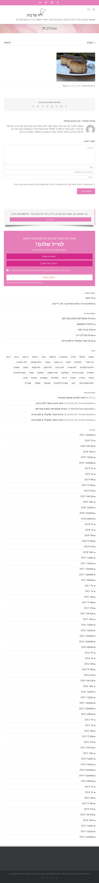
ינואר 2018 (88, 552)
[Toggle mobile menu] (93, 9)
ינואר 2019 (88, 501)
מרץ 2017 (89, 608)
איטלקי (82, 357)
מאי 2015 (89, 730)
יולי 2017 (89, 585)
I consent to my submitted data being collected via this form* (40, 270)
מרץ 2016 (89, 675)
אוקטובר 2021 (86, 434)
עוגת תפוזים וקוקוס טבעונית (71, 397)
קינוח (25, 377)
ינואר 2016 (88, 686)
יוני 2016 (89, 658)
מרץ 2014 (89, 809)
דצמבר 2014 (87, 758)
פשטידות (55, 377)
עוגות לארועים (20, 372)
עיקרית (82, 377)
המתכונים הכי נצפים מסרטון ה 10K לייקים (73, 303)
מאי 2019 (89, 479)
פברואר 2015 (87, 747)
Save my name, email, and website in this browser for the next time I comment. (53, 184)
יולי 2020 (89, 440)
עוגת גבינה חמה (86, 329)
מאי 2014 (89, 797)
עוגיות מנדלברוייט (85, 335)
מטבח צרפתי (78, 372)
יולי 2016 (89, 652)
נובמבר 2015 (87, 697)
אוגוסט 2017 (87, 580)
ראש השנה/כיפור (86, 383)
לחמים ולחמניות (87, 367)
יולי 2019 (89, 468)
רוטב (73, 383)
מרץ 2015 (89, 742)
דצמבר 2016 (87, 624)
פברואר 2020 (87, 446)
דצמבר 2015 (87, 691)
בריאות (25, 357)
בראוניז (35, 357)
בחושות (52, 357)
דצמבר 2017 (87, 557)
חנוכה (68, 362)
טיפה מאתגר (35, 362)
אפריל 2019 (88, 485)
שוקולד (37, 383)
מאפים (17, 367)
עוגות (31, 372)
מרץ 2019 (89, 490)
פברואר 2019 (87, 496)
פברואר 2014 (87, 814)
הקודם (90, 42)
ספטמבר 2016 (86, 641)
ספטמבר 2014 (86, 775)
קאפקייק (43, 377)
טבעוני (47, 362)
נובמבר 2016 (87, 630)
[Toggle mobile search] (88, 9)
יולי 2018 (89, 524)
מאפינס (90, 372)
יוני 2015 (89, 725)
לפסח (25, 367)
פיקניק (73, 377)
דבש (9, 357)
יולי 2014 (89, 786)
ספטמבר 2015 (86, 708)
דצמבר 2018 (87, 507)
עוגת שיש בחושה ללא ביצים (49, 403)
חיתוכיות (78, 362)
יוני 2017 (89, 591)
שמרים (28, 383)
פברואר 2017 (87, 613)
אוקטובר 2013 (86, 836)
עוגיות (91, 377)
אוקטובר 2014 (86, 769)
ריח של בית (23, 213)
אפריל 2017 (88, 602)
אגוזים (91, 357)
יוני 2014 (89, 792)
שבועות (47, 383)
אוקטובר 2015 (86, 702)
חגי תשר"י (89, 362)
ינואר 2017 (88, 619)
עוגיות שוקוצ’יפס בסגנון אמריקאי (78, 318)
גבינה (16, 357)
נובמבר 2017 (87, 563)
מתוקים (40, 372)
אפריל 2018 (88, 541)
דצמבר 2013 (87, 825)
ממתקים (65, 372)
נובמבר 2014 (87, 764)
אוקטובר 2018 (86, 513)
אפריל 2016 (88, 669)
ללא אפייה (72, 367)
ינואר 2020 (88, 451)
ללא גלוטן (48, 367)
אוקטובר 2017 (86, 568)
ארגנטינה (63, 357)
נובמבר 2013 (87, 831)
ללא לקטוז (36, 367)
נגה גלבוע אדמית (87, 86)
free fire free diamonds (82, 408)
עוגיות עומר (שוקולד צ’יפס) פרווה (77, 340)
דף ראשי (89, 298)
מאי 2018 (89, 535)
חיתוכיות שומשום (85, 324)
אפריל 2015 (88, 736)
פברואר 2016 (87, 680)
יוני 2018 (89, 529)
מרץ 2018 (89, 546)
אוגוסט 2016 (87, 647)
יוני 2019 (89, 473)
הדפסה (7, 42)
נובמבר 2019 (87, 457)
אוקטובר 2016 (86, 635)
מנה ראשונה (52, 372)
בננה (44, 357)
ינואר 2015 (88, 753)
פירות (64, 377)
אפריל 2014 (88, 803)
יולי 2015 (89, 719)
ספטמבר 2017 (86, 574)
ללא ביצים (59, 367)
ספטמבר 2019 (86, 462)
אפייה (73, 357)
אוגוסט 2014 (87, 781)
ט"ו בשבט (58, 362)
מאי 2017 (89, 596)
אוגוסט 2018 (87, 518)
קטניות (34, 377)
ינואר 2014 (88, 820)
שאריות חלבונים (61, 383)
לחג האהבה (21, 362)
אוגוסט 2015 (87, 714)
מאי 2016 (89, 663)
